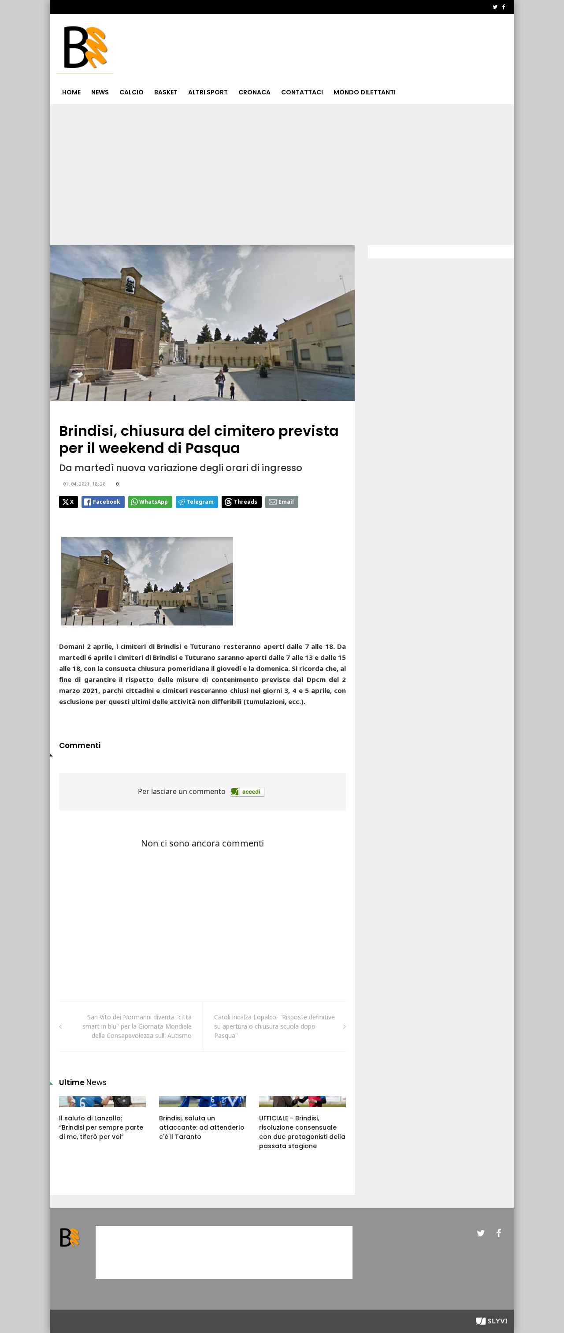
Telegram (200, 501)
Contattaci (302, 92)
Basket (166, 92)
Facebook (106, 501)
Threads (245, 501)
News (100, 92)
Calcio (131, 92)
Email (286, 501)
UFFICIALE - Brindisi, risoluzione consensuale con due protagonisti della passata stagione (302, 1132)
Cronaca (254, 92)
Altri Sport (208, 92)
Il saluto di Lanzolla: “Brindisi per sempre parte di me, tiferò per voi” (101, 1127)
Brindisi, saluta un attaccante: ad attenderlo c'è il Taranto (202, 1127)
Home (71, 92)
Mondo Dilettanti (365, 92)
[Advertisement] (282, 170)
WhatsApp (153, 501)
